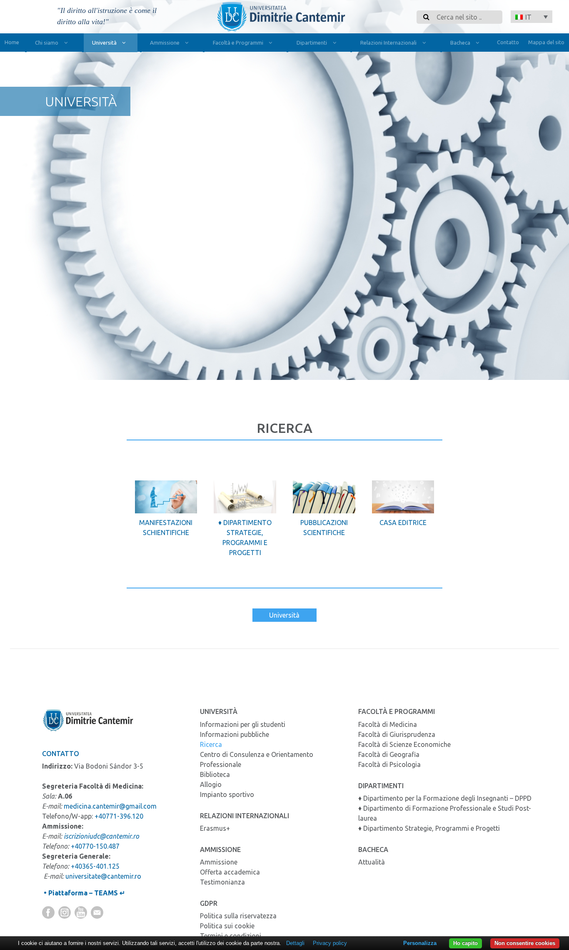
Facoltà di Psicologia (389, 764)
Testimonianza (222, 882)
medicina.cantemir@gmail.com (110, 806)
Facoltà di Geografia (388, 754)
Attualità (371, 862)
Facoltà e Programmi (238, 42)
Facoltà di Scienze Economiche (404, 744)
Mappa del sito (546, 42)
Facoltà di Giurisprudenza (396, 734)
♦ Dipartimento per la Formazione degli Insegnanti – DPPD (445, 798)
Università (104, 42)
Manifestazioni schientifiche (165, 527)
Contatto (508, 42)
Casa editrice (403, 522)
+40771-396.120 (119, 816)
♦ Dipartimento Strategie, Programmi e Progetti (245, 537)
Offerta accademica (230, 872)
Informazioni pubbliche (234, 734)
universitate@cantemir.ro (103, 876)
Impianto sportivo (227, 794)
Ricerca (211, 744)
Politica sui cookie (227, 926)
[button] (531, 16)
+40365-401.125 (95, 866)
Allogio (211, 784)
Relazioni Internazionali (388, 42)
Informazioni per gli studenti (242, 724)
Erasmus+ (215, 828)
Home (12, 42)
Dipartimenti (312, 42)
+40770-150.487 (95, 846)
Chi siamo (46, 42)
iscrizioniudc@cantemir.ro (101, 836)
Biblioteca (215, 774)
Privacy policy (330, 943)
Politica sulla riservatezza (238, 916)
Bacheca (460, 42)
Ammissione (165, 42)
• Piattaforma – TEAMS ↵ (83, 893)
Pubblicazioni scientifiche (324, 527)
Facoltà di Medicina (387, 724)
